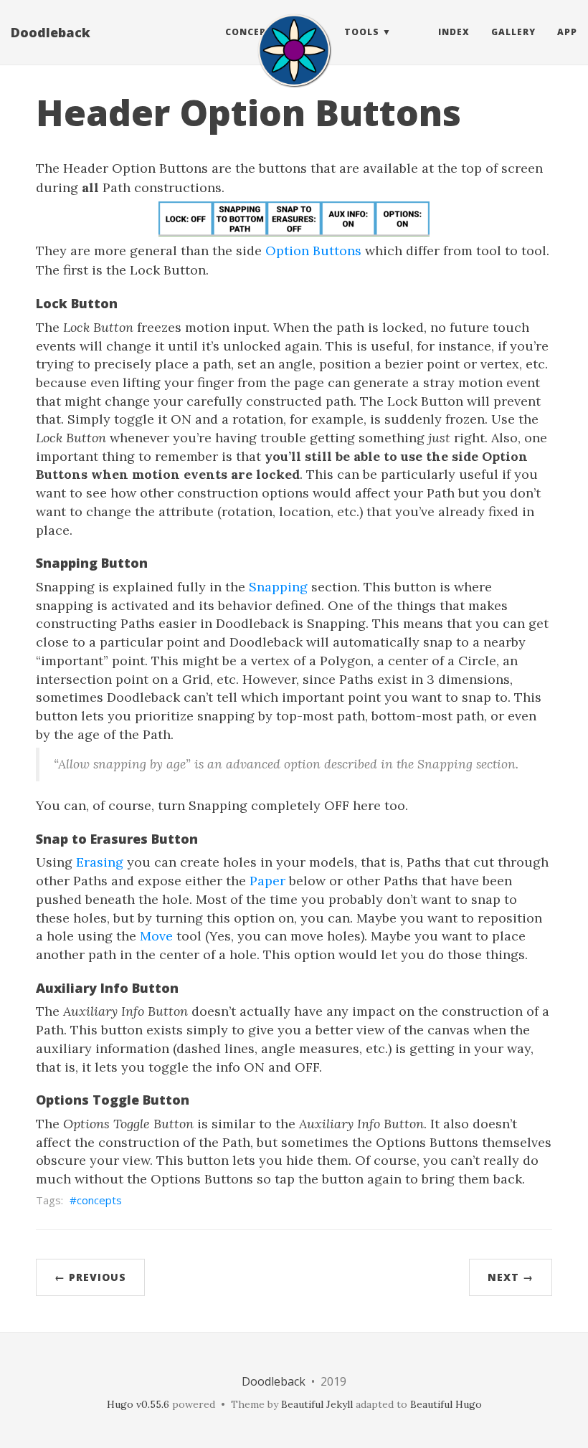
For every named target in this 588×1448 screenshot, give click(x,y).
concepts (99, 1200)
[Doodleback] (294, 50)
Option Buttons (313, 250)
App (567, 32)
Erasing (99, 862)
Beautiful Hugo (446, 1404)
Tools (361, 32)
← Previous (90, 1277)
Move (156, 936)
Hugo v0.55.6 (138, 1404)
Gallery (513, 32)
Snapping (278, 586)
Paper (267, 880)
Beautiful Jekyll (317, 1404)
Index (454, 32)
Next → (511, 1277)
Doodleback (50, 32)
